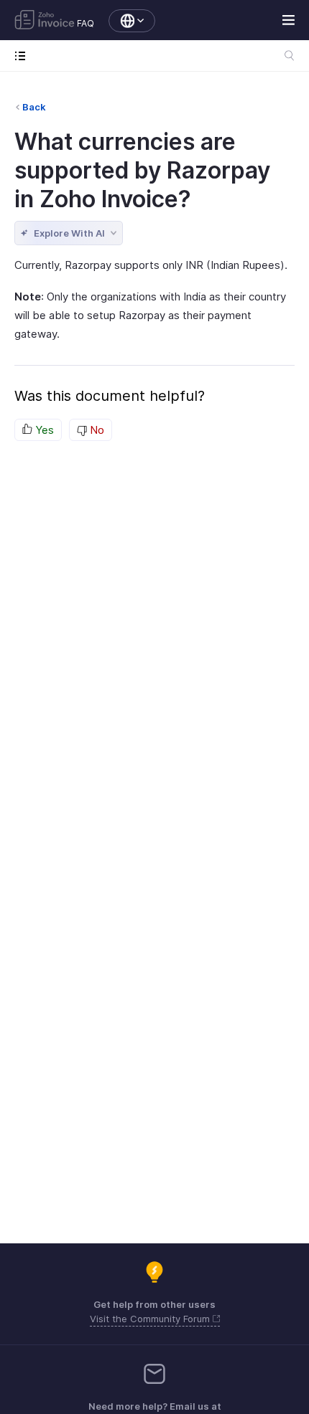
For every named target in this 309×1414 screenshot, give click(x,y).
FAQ (85, 23)
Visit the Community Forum (151, 1318)
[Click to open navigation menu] (23, 55)
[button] (124, 20)
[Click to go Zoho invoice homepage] (44, 20)
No (95, 430)
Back (34, 107)
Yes (43, 430)
